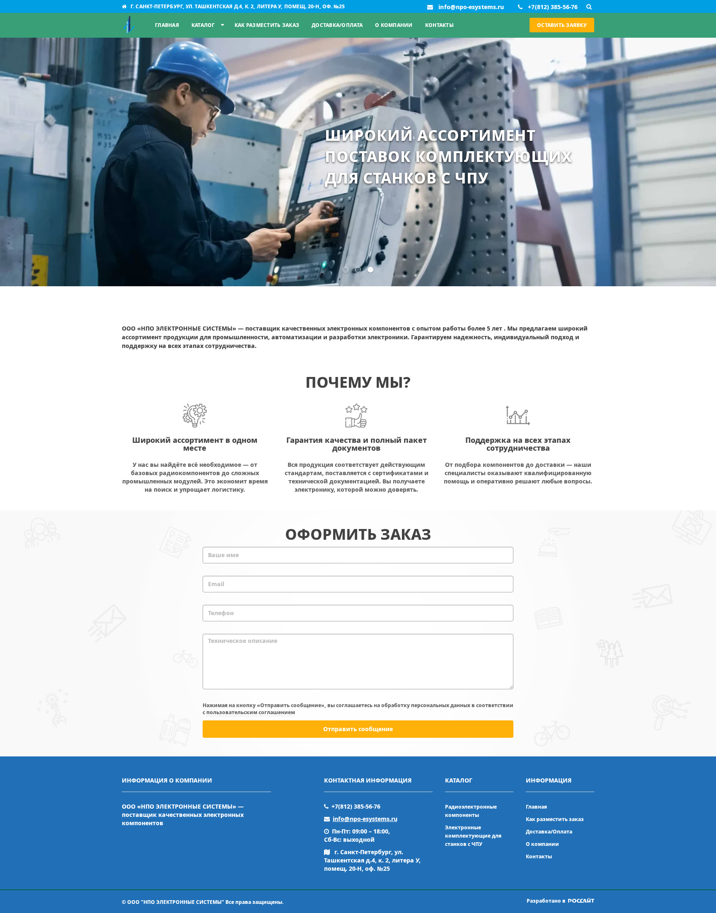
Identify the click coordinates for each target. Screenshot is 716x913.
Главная (167, 25)
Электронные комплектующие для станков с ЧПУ (473, 836)
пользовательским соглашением (250, 712)
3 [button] (370, 270)
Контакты (439, 25)
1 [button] (345, 270)
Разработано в (547, 900)
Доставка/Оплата (337, 25)
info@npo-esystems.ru (365, 819)
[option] (358, 162)
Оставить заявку (562, 25)
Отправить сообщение (358, 729)
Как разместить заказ (267, 25)
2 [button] (358, 270)
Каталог (203, 25)
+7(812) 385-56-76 (355, 806)
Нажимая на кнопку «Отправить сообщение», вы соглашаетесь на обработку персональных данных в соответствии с (358, 709)
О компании (394, 25)
